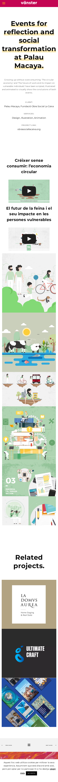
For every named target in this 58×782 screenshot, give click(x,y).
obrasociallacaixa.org (28, 129)
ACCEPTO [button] (31, 773)
